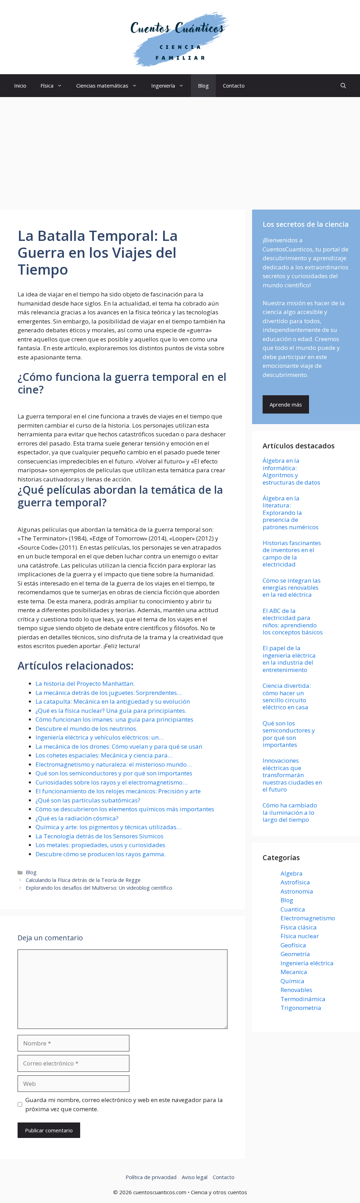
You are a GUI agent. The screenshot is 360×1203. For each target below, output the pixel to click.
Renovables (296, 990)
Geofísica (293, 945)
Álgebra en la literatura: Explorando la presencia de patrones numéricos (291, 512)
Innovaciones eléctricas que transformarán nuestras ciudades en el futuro (292, 774)
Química (292, 981)
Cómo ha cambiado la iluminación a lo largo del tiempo (290, 812)
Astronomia (297, 891)
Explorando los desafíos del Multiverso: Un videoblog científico (99, 887)
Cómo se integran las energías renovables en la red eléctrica (292, 587)
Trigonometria (301, 1008)
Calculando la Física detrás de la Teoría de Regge (83, 880)
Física (46, 85)
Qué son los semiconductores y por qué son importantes (289, 734)
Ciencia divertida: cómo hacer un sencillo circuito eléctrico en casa (287, 696)
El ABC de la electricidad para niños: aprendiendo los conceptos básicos (293, 621)
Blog (203, 85)
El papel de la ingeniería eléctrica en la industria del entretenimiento (289, 658)
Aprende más (286, 404)
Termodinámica (303, 999)
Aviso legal (194, 1176)
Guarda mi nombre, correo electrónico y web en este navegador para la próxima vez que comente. (124, 1104)
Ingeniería (163, 85)
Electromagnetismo (308, 918)
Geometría (295, 954)
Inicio (20, 85)
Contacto (234, 85)
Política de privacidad (151, 1176)
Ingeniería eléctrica (307, 963)
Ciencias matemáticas (102, 85)
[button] (343, 85)
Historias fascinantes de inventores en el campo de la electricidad (292, 553)
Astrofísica (295, 882)
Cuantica (293, 909)
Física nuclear (300, 936)
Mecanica (294, 972)
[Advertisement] (180, 150)
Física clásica (299, 927)
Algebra (292, 873)
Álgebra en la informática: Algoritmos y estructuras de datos (291, 471)
